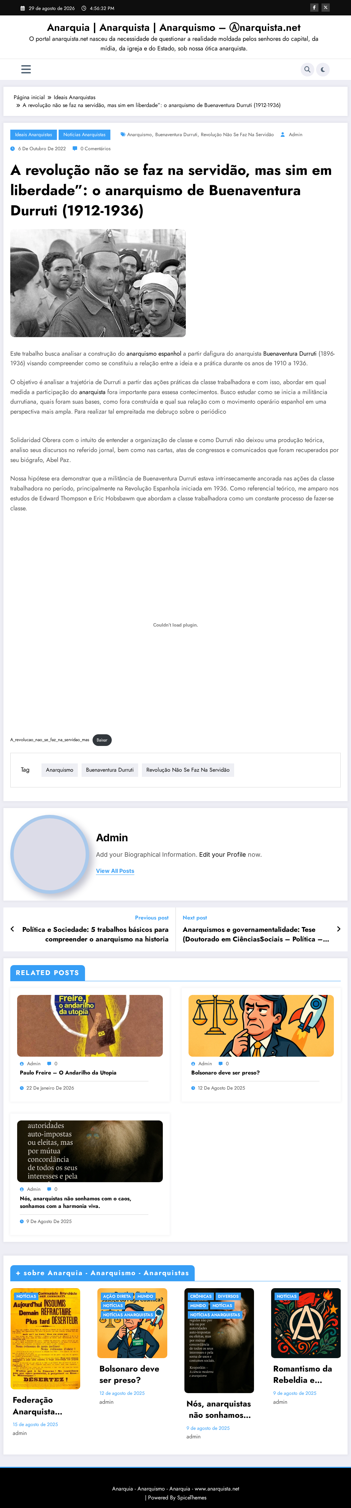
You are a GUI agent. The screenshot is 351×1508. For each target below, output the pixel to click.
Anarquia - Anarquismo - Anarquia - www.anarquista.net (175, 1489)
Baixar (102, 740)
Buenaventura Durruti (176, 134)
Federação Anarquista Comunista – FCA (37, 1405)
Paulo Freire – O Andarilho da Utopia (68, 1073)
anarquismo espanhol (154, 353)
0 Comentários (96, 148)
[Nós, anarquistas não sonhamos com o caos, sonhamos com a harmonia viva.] (90, 1151)
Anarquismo (139, 134)
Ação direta (117, 1296)
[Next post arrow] (339, 929)
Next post (195, 917)
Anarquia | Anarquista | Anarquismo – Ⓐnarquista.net (174, 27)
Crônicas (200, 1296)
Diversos (228, 1296)
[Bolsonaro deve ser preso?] (261, 1025)
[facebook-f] (314, 7)
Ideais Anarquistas (33, 134)
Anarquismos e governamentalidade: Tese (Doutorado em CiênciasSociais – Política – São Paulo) (253, 935)
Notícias (26, 1296)
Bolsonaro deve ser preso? (225, 1073)
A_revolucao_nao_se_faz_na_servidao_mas (49, 740)
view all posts (115, 871)
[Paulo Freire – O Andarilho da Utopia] (90, 1025)
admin (295, 134)
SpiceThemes (191, 1497)
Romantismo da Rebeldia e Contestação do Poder (303, 1374)
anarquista (92, 392)
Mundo (145, 1296)
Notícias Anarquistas (84, 134)
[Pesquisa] (307, 69)
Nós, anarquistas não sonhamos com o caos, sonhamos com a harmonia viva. (75, 1202)
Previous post (152, 917)
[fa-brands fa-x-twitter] (326, 7)
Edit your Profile (222, 854)
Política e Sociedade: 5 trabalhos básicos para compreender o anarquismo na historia (95, 934)
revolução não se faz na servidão (237, 134)
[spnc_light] (323, 69)
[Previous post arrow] (12, 929)
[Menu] (26, 69)
